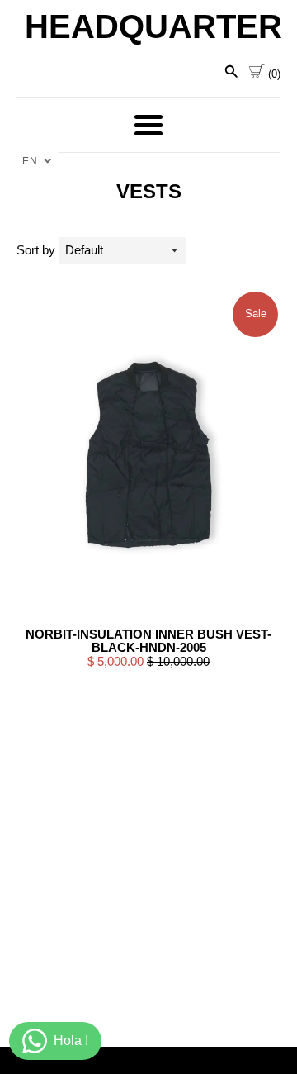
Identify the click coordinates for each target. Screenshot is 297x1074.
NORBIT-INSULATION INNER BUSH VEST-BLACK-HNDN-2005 (148, 641)
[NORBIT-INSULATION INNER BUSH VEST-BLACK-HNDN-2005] (148, 454)
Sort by (35, 250)
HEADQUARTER (148, 26)
